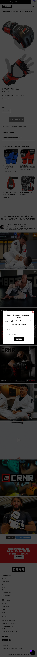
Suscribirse (19, 339)
